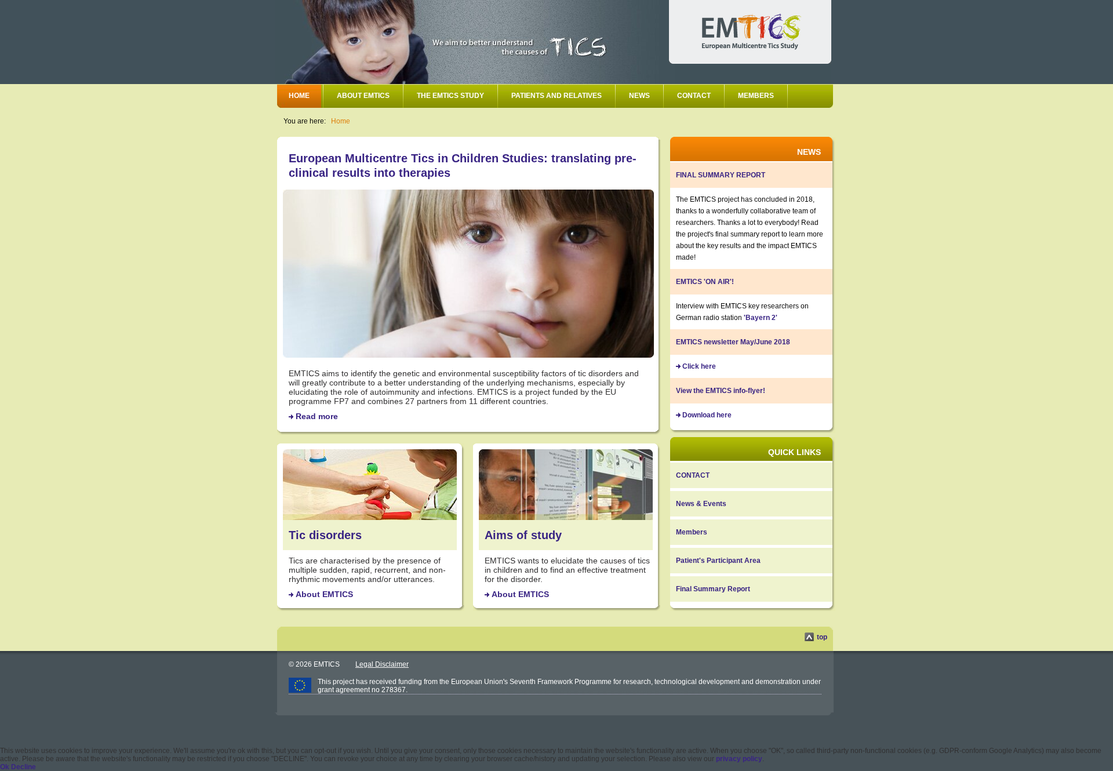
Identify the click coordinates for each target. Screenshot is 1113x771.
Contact (694, 96)
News (639, 96)
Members (756, 96)
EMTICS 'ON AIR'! (705, 282)
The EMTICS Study (450, 96)
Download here (707, 415)
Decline (23, 767)
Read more (317, 416)
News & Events (701, 504)
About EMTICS (363, 96)
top (822, 637)
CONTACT (693, 475)
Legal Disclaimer (382, 664)
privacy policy (739, 759)
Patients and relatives (556, 96)
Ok (4, 767)
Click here (699, 366)
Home (299, 96)
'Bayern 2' (760, 318)
